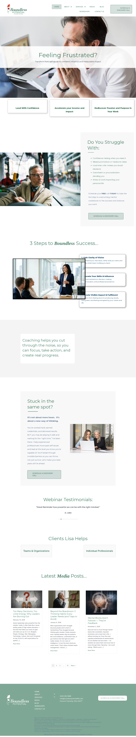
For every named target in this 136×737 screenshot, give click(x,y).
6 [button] (68, 519)
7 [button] (70, 519)
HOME (56, 7)
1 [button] (59, 519)
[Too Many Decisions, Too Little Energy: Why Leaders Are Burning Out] (26, 599)
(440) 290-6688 (65, 696)
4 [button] (65, 519)
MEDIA (92, 7)
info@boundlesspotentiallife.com (71, 699)
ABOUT (66, 7)
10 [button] (76, 519)
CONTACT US (99, 11)
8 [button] (72, 519)
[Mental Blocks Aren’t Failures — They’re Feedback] (101, 602)
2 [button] (61, 519)
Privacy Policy (48, 734)
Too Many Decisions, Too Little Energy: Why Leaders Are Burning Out (26, 614)
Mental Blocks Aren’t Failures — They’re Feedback (98, 620)
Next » (73, 666)
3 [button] (63, 519)
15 (67, 666)
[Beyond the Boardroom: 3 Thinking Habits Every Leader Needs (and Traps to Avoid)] (64, 599)
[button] (71, 6)
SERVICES (79, 7)
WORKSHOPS (84, 11)
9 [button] (74, 519)
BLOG (102, 7)
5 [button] (67, 519)
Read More (16, 644)
